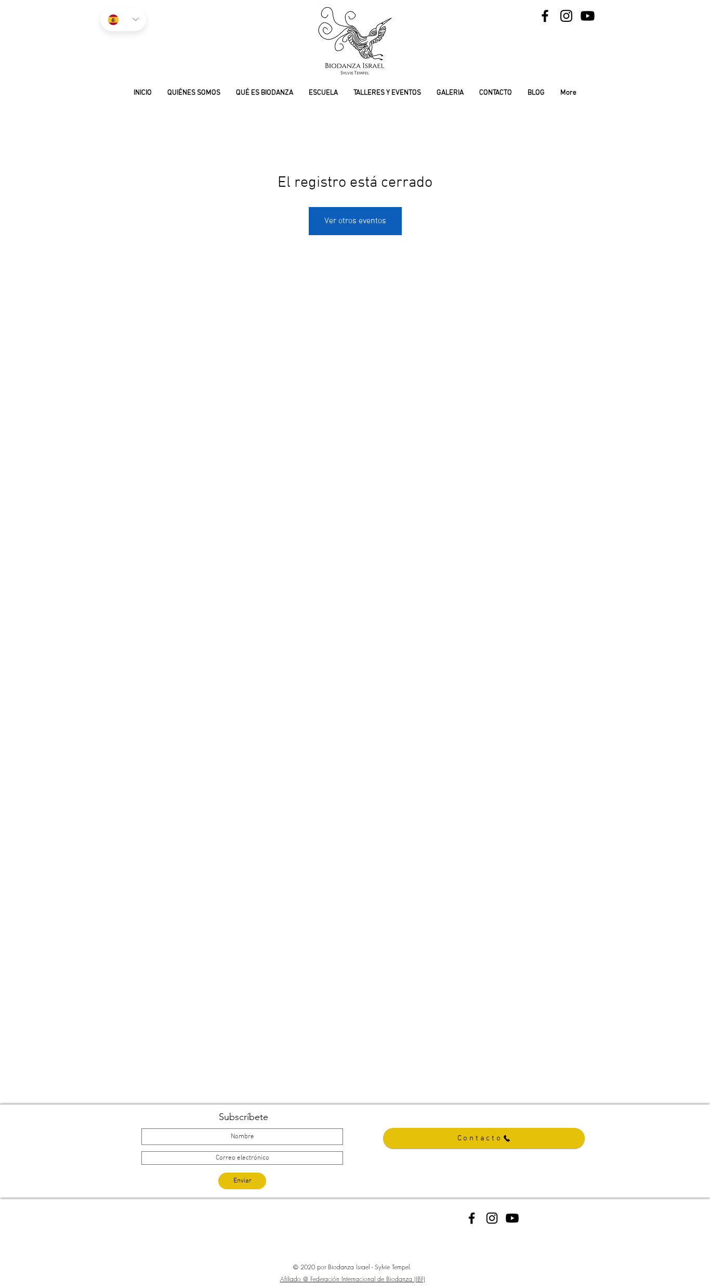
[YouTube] (588, 16)
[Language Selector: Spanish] (123, 19)
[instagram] (491, 1218)
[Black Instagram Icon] (566, 16)
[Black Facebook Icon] (545, 16)
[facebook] (471, 1218)
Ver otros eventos (355, 221)
